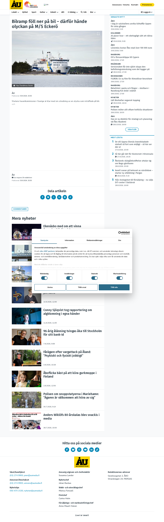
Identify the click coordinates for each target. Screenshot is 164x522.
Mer (91, 12)
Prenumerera (147, 5)
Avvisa (50, 287)
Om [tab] (119, 240)
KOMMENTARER (20, 209)
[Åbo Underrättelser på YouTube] (85, 449)
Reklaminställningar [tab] (94, 240)
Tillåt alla (114, 287)
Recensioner (116, 76)
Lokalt (14, 12)
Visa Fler (132, 129)
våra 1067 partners (47, 251)
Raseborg (115, 55)
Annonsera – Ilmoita (120, 5)
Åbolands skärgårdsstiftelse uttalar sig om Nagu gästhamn (133, 163)
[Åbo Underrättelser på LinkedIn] (91, 449)
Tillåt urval (82, 287)
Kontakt (134, 5)
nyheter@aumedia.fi (33, 490)
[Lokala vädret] (45, 5)
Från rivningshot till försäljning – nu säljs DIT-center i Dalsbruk (134, 182)
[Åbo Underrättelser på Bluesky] (73, 449)
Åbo (113, 21)
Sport (34, 12)
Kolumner (115, 33)
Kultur (42, 12)
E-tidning (72, 12)
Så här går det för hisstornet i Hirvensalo (134, 155)
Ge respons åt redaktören (23, 178)
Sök (84, 12)
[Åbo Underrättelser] (82, 462)
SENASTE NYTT (118, 17)
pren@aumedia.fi (31, 475)
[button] (146, 12)
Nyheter (115, 97)
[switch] (69, 278)
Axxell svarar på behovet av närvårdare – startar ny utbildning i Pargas (134, 173)
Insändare (116, 64)
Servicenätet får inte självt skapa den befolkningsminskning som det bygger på (130, 69)
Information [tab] (69, 240)
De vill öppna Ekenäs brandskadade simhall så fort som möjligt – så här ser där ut (133, 146)
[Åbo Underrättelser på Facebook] (67, 449)
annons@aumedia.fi (33, 483)
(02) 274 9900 (16, 475)
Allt (62, 12)
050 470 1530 (16, 490)
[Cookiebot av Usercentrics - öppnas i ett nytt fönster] (120, 233)
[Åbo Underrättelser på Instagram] (79, 449)
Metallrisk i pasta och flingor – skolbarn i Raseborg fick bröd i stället (130, 91)
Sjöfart (25, 12)
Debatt (53, 12)
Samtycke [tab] (44, 240)
